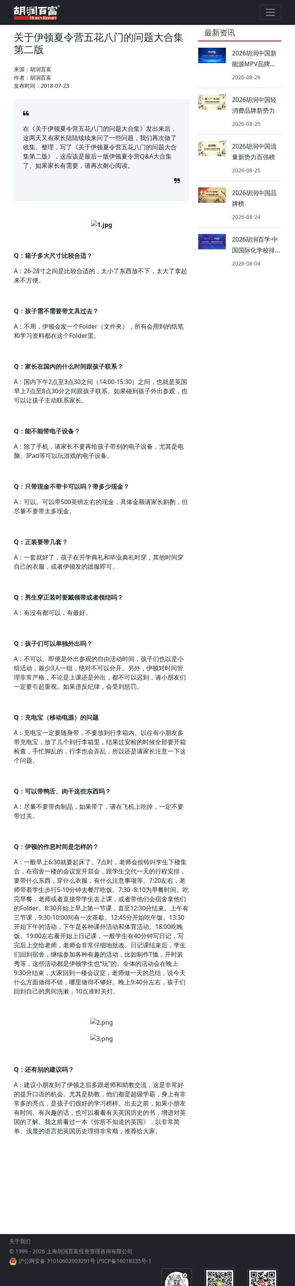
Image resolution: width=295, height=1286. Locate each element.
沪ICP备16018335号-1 (124, 1260)
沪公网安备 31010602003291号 (56, 1260)
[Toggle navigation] (270, 12)
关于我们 (20, 1241)
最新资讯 (219, 32)
